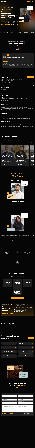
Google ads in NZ (17, 98)
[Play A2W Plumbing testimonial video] (26, 15)
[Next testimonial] (18, 70)
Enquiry (3, 404)
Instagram (26, 440)
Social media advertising (4, 107)
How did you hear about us (21, 401)
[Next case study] (33, 142)
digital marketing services (6, 82)
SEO (14, 440)
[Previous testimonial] (16, 70)
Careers (5, 441)
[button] (15, 152)
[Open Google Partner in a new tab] (8, 252)
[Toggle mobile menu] (33, 1)
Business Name (20, 394)
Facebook (26, 441)
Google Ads (15, 441)
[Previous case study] (31, 142)
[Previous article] (31, 326)
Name (3, 394)
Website (3, 401)
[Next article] (33, 326)
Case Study (5, 440)
